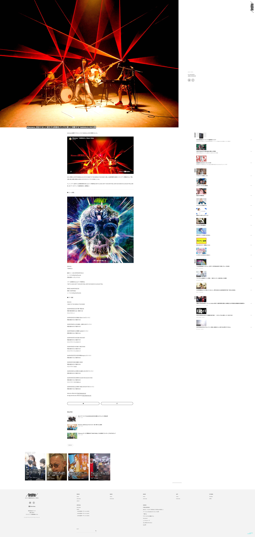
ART (70, 478)
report (78, 500)
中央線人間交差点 (146, 507)
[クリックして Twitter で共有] (83, 403)
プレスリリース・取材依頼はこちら (32, 514)
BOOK (49, 478)
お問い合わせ (31, 512)
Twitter (30, 503)
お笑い (210, 498)
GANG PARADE (198, 317)
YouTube (211, 496)
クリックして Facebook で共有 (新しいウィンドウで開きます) (193, 80)
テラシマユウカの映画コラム (148, 516)
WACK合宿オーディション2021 (34, 478)
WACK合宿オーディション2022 (202, 305)
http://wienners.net (81, 393)
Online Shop (33, 506)
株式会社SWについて (32, 510)
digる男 (144, 524)
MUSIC (189, 72)
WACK (31, 477)
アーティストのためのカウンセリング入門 (151, 511)
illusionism (145, 518)
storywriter (192, 74)
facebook (34, 503)
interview (79, 498)
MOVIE (202, 280)
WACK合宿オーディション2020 (83, 515)
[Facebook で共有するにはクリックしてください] (117, 403)
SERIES (144, 505)
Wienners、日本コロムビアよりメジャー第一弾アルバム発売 (90, 424)
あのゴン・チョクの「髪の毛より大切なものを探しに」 (153, 509)
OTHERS (211, 494)
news (192, 72)
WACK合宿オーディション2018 (83, 511)
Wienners (70, 445)
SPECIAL (27, 477)
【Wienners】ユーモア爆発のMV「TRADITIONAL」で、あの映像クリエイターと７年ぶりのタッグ (97, 433)
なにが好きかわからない (147, 522)
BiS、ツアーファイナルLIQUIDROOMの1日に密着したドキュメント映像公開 (93, 416)
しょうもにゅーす (146, 520)
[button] (89, 63)
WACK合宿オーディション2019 (83, 513)
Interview (52, 478)
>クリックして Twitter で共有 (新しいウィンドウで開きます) (189, 80)
